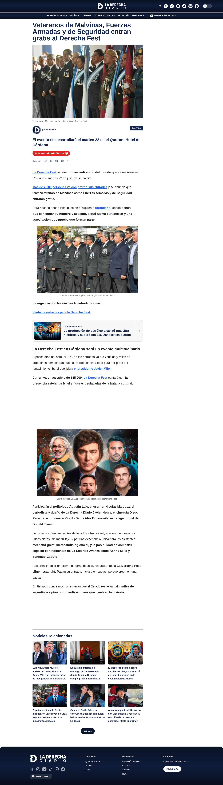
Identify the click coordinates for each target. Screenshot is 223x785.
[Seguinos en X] (166, 6)
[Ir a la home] (111, 6)
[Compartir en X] (51, 161)
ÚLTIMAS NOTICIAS (57, 15)
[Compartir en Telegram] (62, 161)
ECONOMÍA (123, 15)
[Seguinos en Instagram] (172, 6)
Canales (126, 765)
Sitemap (126, 770)
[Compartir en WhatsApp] (45, 161)
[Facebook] (63, 769)
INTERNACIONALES (104, 15)
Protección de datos (131, 761)
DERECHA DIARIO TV (165, 15)
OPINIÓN (87, 15)
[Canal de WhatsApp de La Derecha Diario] (190, 6)
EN (160, 6)
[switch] (207, 6)
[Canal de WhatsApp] (57, 769)
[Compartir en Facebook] (57, 161)
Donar (88, 770)
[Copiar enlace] (68, 161)
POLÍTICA (75, 15)
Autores (89, 765)
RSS (124, 774)
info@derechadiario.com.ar (175, 761)
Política (136, 128)
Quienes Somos (92, 761)
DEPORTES (138, 15)
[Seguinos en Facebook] (197, 6)
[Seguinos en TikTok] (184, 6)
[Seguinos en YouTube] (178, 6)
